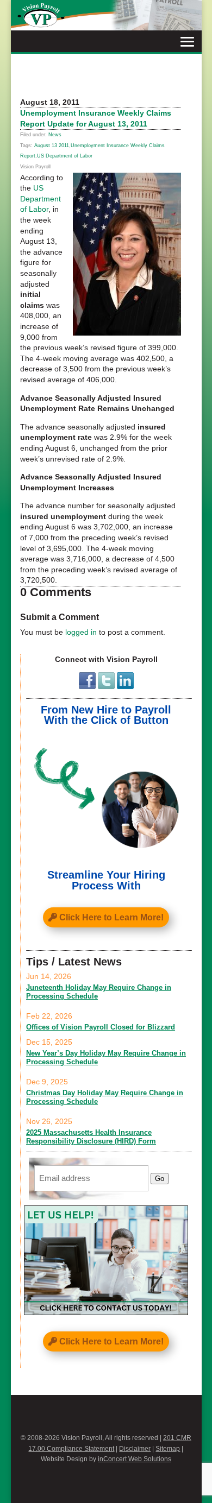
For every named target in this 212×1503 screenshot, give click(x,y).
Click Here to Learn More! (111, 917)
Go (159, 1178)
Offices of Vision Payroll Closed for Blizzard (100, 1027)
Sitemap (167, 1449)
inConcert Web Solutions (134, 1459)
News (54, 134)
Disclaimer (135, 1449)
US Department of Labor (64, 156)
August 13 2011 (51, 145)
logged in (81, 632)
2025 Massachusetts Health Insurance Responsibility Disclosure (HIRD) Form (91, 1136)
